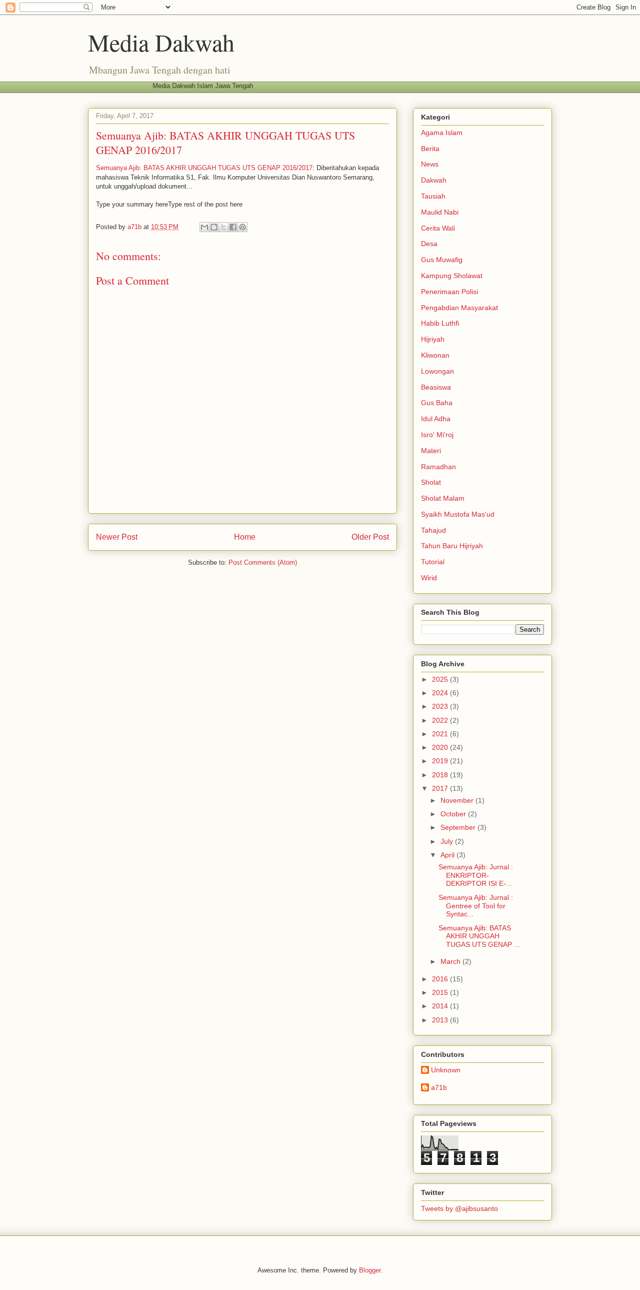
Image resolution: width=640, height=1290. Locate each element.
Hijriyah (432, 339)
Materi (431, 451)
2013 (441, 1020)
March (451, 961)
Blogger (369, 1270)
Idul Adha (435, 419)
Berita (430, 149)
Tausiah (433, 196)
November (458, 800)
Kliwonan (435, 355)
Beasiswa (436, 387)
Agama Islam (441, 133)
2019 (441, 761)
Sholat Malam (442, 498)
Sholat (431, 482)
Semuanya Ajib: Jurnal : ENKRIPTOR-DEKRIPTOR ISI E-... (475, 875)
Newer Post (117, 537)
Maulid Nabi (439, 212)
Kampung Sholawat (451, 276)
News (429, 164)
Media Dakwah (161, 42)
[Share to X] (223, 227)
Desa (429, 244)
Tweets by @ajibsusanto (459, 1208)
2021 (441, 734)
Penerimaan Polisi (449, 292)
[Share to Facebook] (233, 227)
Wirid (429, 578)
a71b (439, 1087)
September (459, 827)
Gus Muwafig (441, 260)
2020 (441, 747)
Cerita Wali (438, 228)
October (454, 814)
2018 (441, 775)
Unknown (445, 1070)
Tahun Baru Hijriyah (452, 546)
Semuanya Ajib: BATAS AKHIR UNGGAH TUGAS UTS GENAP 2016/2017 (204, 168)
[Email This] (205, 227)
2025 (441, 679)
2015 (441, 992)
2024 (441, 693)
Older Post (370, 537)
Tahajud (433, 530)
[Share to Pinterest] (243, 227)
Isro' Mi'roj (437, 435)
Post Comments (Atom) (262, 562)
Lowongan (437, 371)
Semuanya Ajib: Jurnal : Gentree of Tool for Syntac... (475, 905)
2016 (441, 979)
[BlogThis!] (214, 227)
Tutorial (432, 562)
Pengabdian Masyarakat (459, 308)
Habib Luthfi (440, 323)
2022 (441, 720)
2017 (441, 788)
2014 (441, 1006)
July (447, 841)
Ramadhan (438, 467)
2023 (441, 706)
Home (245, 537)
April (448, 855)
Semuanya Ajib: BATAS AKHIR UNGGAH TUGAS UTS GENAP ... (479, 936)
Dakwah (433, 180)
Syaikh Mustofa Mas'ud (457, 514)
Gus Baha (436, 403)
